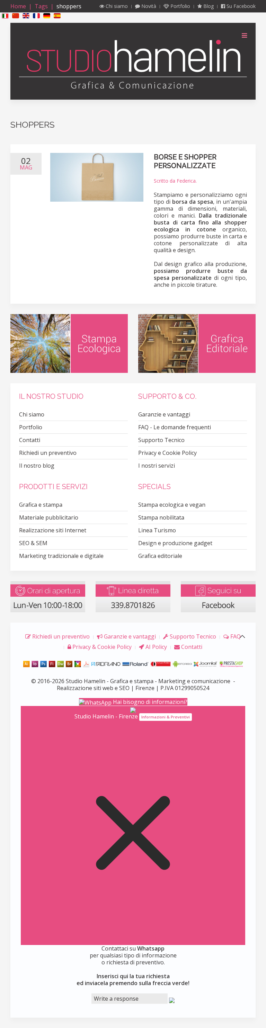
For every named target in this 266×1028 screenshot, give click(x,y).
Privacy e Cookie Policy (167, 453)
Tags (41, 6)
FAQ (235, 636)
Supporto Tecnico (161, 440)
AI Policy (155, 646)
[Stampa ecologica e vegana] (69, 343)
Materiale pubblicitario (48, 517)
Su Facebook (240, 6)
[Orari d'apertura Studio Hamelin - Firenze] (47, 596)
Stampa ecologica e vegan (171, 504)
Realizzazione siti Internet (52, 530)
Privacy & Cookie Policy (101, 646)
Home (18, 6)
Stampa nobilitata (161, 517)
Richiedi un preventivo (48, 453)
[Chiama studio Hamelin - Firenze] (133, 596)
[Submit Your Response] (172, 999)
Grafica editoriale (160, 556)
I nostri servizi (156, 465)
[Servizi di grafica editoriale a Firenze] (197, 343)
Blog (208, 6)
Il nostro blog (36, 465)
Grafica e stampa (40, 504)
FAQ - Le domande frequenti (174, 427)
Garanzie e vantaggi (164, 414)
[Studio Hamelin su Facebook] (218, 596)
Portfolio (179, 6)
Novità (148, 6)
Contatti (29, 440)
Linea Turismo (157, 530)
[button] (5, 15)
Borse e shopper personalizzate (185, 161)
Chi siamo (116, 6)
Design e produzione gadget (175, 543)
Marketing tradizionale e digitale (61, 556)
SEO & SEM (33, 543)
